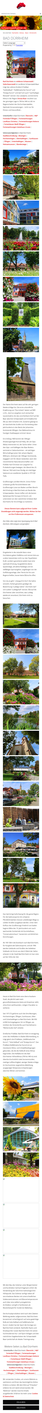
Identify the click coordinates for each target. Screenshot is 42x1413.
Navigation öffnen (8, 14)
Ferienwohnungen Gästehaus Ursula (16, 127)
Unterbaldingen (17, 141)
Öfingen (7, 141)
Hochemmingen (9, 138)
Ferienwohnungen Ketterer (29, 121)
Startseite (15, 33)
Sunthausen (33, 138)
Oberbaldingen (22, 138)
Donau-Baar (22, 98)
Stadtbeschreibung (10, 136)
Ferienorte (33, 33)
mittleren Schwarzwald (24, 81)
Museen (28, 141)
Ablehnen (21, 1408)
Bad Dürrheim (8, 81)
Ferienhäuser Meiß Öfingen (14, 124)
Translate (19, 45)
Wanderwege (21, 144)
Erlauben (21, 1402)
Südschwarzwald (9, 84)
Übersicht (29, 116)
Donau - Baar (24, 33)
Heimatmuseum (9, 144)
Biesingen (22, 136)
